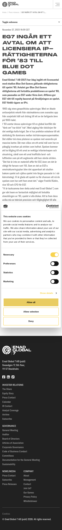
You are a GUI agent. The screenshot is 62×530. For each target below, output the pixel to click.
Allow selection (31, 311)
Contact (27, 484)
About (26, 475)
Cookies (6, 513)
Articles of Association (13, 442)
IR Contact (7, 405)
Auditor (5, 434)
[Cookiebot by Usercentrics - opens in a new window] (46, 206)
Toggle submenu (9, 22)
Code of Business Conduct (14, 451)
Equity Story (8, 393)
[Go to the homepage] (10, 4)
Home (4, 12)
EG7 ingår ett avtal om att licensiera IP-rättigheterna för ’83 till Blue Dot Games (33, 12)
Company (28, 471)
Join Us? (27, 488)
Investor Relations (12, 384)
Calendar (6, 401)
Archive (5, 414)
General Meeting (10, 430)
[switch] (54, 263)
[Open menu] (57, 4)
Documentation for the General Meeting (21, 459)
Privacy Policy (30, 496)
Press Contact (9, 397)
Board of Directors (10, 438)
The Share (7, 388)
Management (30, 479)
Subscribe (7, 418)
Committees (8, 455)
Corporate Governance (13, 447)
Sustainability (8, 464)
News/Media (9, 471)
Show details (46, 293)
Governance (9, 425)
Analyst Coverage (10, 410)
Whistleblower (30, 500)
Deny (31, 321)
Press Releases (9, 484)
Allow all (31, 302)
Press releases (14, 12)
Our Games (29, 492)
